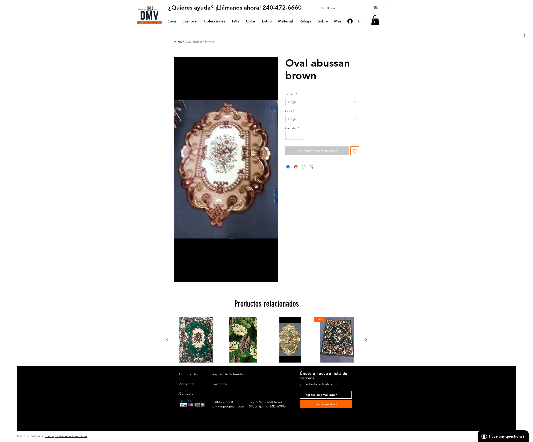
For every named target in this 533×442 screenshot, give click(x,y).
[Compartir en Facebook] (287, 166)
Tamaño (291, 94)
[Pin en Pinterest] (295, 166)
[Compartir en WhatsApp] (303, 166)
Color (289, 111)
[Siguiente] (366, 339)
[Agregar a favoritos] (354, 150)
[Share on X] (311, 166)
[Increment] (301, 136)
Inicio (178, 42)
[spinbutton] (295, 136)
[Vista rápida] (196, 340)
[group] (266, 340)
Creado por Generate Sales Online (66, 436)
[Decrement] (288, 136)
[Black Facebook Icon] (524, 35)
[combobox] (322, 102)
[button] (214, 21)
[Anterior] (166, 339)
